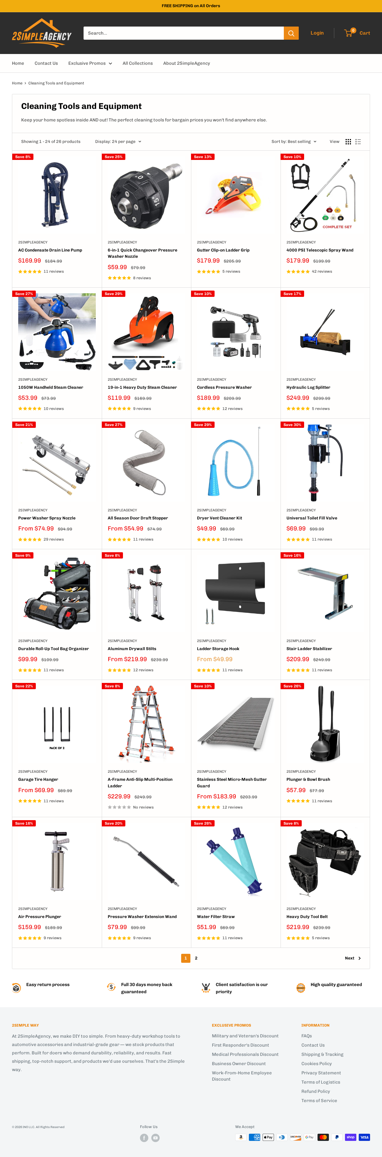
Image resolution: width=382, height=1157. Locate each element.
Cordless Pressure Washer (224, 387)
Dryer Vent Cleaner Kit (219, 518)
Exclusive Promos (87, 63)
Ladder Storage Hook (218, 648)
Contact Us (46, 63)
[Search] (291, 33)
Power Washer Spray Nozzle (47, 518)
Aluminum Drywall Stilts (132, 648)
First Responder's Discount (240, 1045)
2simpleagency (32, 242)
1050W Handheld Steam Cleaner (50, 387)
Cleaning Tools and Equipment (56, 83)
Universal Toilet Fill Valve (311, 518)
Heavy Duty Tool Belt (307, 916)
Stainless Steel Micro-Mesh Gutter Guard (232, 783)
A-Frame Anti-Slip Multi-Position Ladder (140, 783)
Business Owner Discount (239, 1063)
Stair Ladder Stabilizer (309, 648)
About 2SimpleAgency (186, 63)
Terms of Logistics (320, 1082)
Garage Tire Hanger (38, 779)
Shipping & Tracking (322, 1054)
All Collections (138, 63)
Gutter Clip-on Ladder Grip (223, 250)
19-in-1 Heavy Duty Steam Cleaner (142, 387)
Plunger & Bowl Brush (308, 779)
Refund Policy (315, 1091)
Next (349, 958)
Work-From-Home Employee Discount (242, 1076)
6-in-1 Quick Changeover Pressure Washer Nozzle (142, 253)
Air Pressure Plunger (39, 916)
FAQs (306, 1036)
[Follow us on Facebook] (144, 1138)
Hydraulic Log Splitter (308, 387)
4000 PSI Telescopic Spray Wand (319, 250)
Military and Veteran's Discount (245, 1036)
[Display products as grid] (348, 141)
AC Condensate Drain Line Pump (50, 250)
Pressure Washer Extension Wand (142, 916)
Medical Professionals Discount (245, 1054)
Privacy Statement (321, 1073)
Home (18, 63)
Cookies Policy (316, 1063)
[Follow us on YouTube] (155, 1138)
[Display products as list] (358, 141)
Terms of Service (319, 1100)
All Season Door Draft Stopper (138, 518)
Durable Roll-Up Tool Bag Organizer (53, 648)
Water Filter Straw (216, 916)
